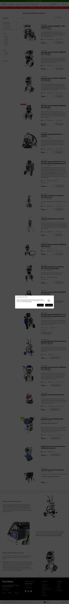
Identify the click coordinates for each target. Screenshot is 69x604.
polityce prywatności (28, 301)
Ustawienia (40, 305)
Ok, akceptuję (49, 305)
